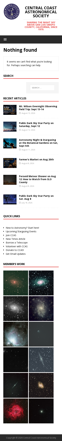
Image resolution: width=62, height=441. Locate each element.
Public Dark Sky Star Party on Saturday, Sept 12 (36, 124)
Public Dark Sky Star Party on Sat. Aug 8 (36, 197)
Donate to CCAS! (15, 250)
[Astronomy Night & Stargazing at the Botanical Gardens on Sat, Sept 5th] (10, 146)
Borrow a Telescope (17, 242)
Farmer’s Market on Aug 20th (36, 159)
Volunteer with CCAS (17, 246)
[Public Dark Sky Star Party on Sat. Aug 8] (10, 202)
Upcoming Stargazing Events (21, 231)
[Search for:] (42, 88)
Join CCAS (11, 235)
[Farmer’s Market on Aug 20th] (10, 165)
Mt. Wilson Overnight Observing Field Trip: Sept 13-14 (38, 108)
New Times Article (15, 238)
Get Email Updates (16, 253)
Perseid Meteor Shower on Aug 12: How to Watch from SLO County (37, 179)
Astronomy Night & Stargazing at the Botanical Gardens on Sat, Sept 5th (38, 142)
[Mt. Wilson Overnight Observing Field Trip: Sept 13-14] (10, 112)
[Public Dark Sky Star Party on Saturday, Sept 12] (10, 129)
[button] (4, 39)
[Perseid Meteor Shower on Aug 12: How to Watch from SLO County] (10, 182)
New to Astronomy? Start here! (22, 227)
